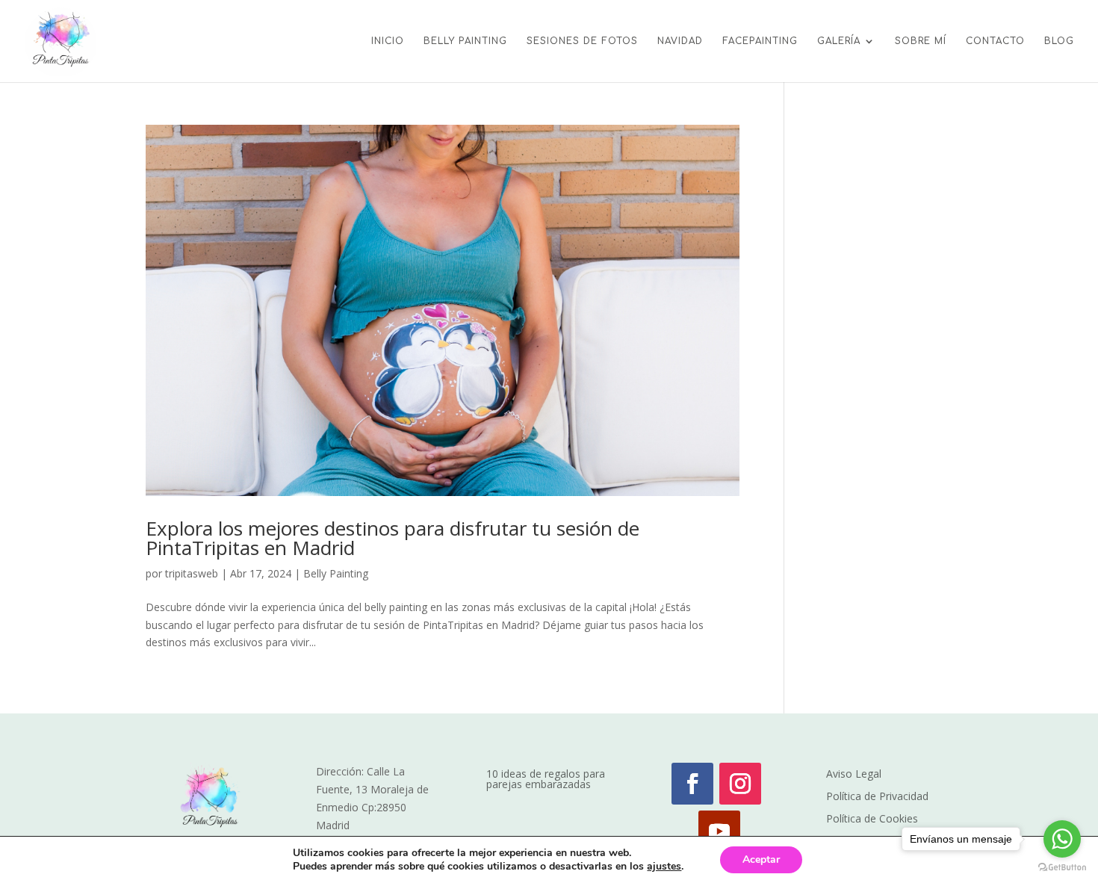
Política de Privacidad (877, 797)
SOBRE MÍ (920, 41)
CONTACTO (995, 41)
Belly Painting (335, 573)
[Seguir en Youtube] (719, 831)
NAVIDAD (680, 41)
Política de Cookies (872, 819)
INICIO (387, 41)
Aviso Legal (853, 775)
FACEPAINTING (760, 41)
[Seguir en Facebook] (692, 784)
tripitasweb (191, 573)
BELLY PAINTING (465, 41)
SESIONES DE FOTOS (582, 41)
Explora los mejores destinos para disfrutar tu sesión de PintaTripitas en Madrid (392, 538)
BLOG (1059, 41)
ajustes (664, 866)
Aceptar (761, 859)
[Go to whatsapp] (1062, 839)
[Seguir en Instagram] (740, 784)
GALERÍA (838, 41)
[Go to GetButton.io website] (1062, 868)
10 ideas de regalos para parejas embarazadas (545, 780)
